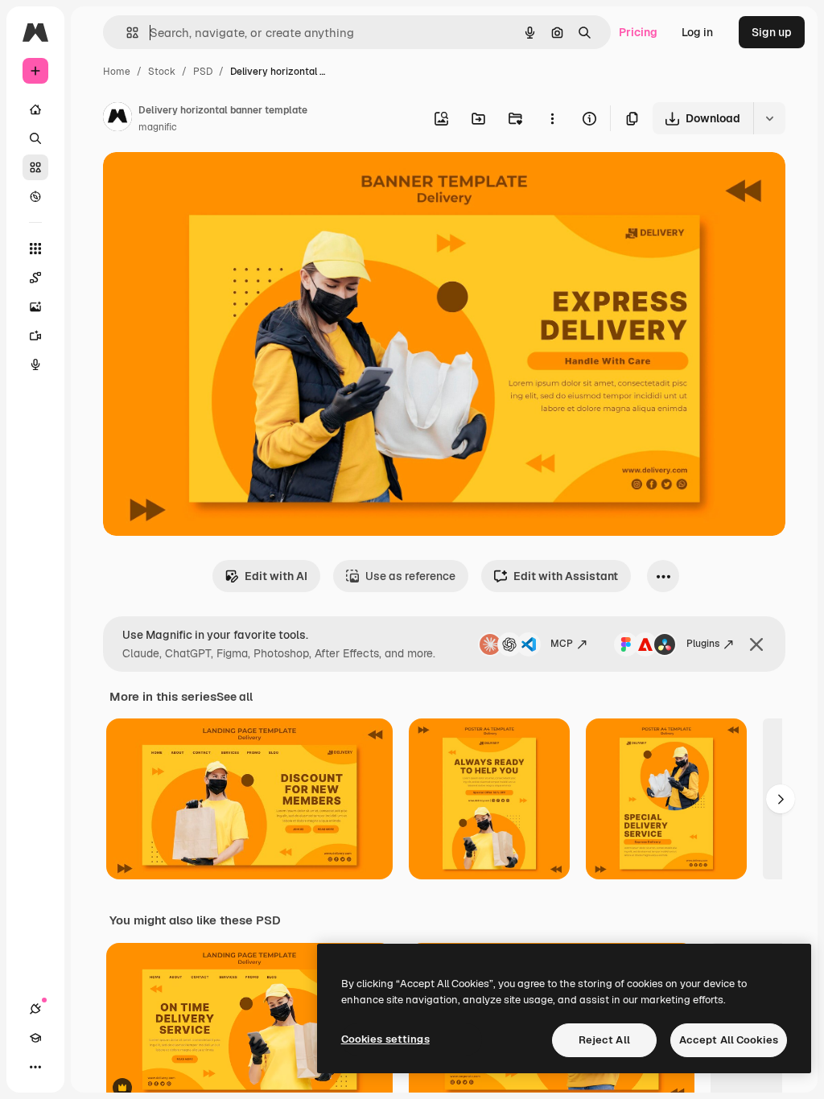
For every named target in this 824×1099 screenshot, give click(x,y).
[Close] (756, 644)
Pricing (638, 32)
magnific (157, 127)
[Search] (35, 138)
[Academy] (35, 1038)
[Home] (35, 109)
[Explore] (35, 196)
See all (234, 696)
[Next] (780, 798)
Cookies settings (385, 1039)
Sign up (772, 32)
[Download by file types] (769, 118)
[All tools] (35, 248)
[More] (35, 1067)
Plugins (702, 643)
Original (206, 183)
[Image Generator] (35, 306)
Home (116, 71)
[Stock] (35, 167)
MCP (561, 643)
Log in (697, 32)
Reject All (604, 1040)
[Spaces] (35, 277)
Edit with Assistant (565, 576)
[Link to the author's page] (117, 119)
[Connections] (35, 1009)
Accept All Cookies (728, 1040)
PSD (202, 71)
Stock (161, 71)
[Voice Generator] (35, 364)
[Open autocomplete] (126, 33)
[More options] (552, 118)
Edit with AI (276, 576)
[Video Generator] (35, 335)
